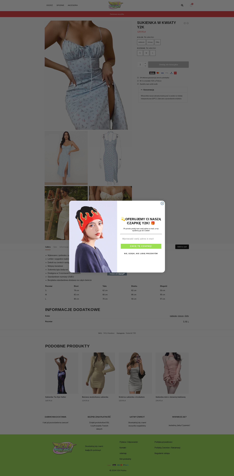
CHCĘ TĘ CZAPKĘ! (141, 246)
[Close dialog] (162, 203)
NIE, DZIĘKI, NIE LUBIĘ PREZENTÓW (141, 253)
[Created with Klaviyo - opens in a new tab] (117, 274)
